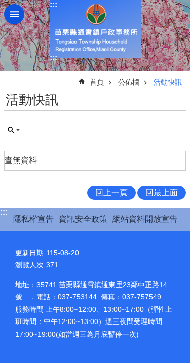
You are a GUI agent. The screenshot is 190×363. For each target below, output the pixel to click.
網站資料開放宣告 (144, 219)
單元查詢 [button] (13, 130)
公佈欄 (128, 82)
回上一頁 (111, 192)
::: (53, 4)
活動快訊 (168, 82)
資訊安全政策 (83, 219)
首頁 (97, 82)
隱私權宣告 (33, 219)
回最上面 (161, 192)
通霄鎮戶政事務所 (95, 29)
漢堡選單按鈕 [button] (14, 14)
